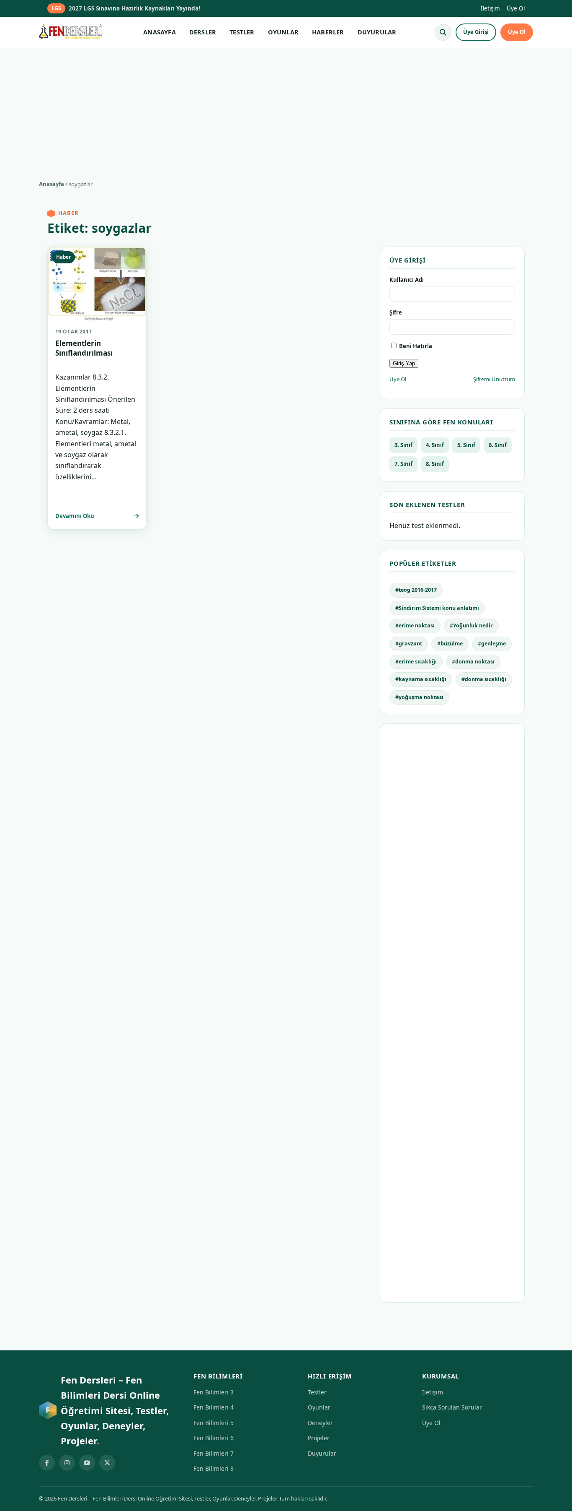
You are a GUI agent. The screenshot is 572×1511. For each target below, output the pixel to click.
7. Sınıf (403, 464)
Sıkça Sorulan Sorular (452, 1407)
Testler (317, 1392)
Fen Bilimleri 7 (213, 1453)
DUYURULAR (377, 32)
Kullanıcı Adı (406, 279)
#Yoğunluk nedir (471, 625)
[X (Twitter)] (107, 1463)
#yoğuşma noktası (419, 697)
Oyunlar (319, 1407)
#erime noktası (415, 625)
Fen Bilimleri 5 (213, 1423)
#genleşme (492, 643)
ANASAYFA (159, 32)
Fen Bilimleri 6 (213, 1438)
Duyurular (322, 1453)
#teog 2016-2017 (416, 589)
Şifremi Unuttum (494, 379)
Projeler (319, 1438)
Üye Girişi (476, 32)
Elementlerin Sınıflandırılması (84, 348)
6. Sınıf (498, 445)
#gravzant (408, 643)
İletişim (490, 8)
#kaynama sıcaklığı (420, 679)
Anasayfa (51, 184)
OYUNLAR (283, 32)
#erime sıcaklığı (416, 661)
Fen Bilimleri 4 (213, 1407)
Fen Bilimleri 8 (213, 1468)
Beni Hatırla (415, 346)
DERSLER (202, 32)
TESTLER (241, 32)
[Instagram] (67, 1463)
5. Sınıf (466, 445)
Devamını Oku (74, 516)
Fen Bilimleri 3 (213, 1392)
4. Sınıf (435, 445)
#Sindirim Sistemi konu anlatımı (437, 607)
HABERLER (328, 32)
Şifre (395, 312)
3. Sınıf (403, 445)
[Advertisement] (286, 111)
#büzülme (450, 643)
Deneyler (320, 1423)
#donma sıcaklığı (483, 679)
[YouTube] (87, 1463)
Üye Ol (516, 8)
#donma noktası (473, 661)
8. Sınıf (435, 464)
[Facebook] (47, 1463)
